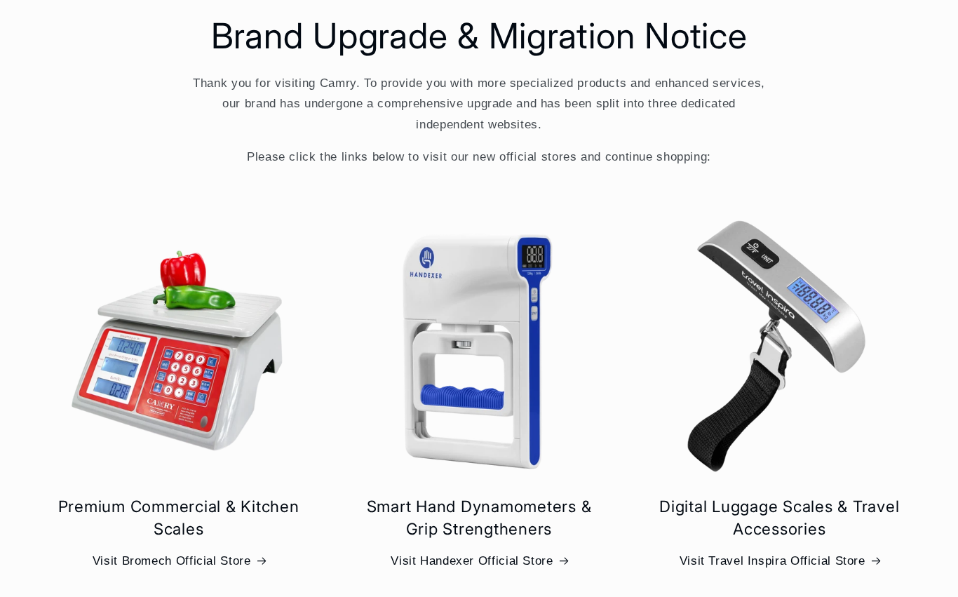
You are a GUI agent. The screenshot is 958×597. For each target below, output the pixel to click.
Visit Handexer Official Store (472, 561)
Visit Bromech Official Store (172, 561)
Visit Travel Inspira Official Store (772, 561)
